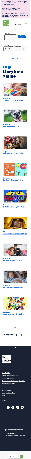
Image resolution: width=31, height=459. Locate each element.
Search (7, 33)
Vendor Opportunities (8, 378)
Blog (21, 36)
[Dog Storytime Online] (15, 116)
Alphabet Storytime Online (13, 100)
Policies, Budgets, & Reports (10, 375)
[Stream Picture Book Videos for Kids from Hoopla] (15, 223)
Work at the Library (7, 390)
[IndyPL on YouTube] (22, 407)
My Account (18, 24)
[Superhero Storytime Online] (15, 303)
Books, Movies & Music (8, 393)
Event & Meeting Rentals (8, 383)
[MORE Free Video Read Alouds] (15, 250)
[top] (15, 348)
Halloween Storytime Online (13, 153)
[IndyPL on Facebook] (8, 407)
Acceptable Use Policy (11, 433)
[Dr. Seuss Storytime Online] (15, 169)
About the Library (6, 373)
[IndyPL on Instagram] (13, 407)
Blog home (15, 58)
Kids (4, 231)
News (3, 395)
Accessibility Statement (11, 435)
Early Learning (6, 98)
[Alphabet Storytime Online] (15, 89)
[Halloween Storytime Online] (15, 142)
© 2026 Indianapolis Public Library (14, 429)
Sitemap (22, 435)
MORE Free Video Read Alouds (14, 260)
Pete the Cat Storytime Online (14, 207)
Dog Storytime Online (11, 126)
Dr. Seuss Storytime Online (13, 180)
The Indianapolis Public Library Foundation (13, 381)
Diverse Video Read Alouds (13, 287)
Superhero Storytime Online (13, 314)
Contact (4, 400)
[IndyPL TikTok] (17, 407)
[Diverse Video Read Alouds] (15, 277)
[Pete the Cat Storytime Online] (15, 196)
